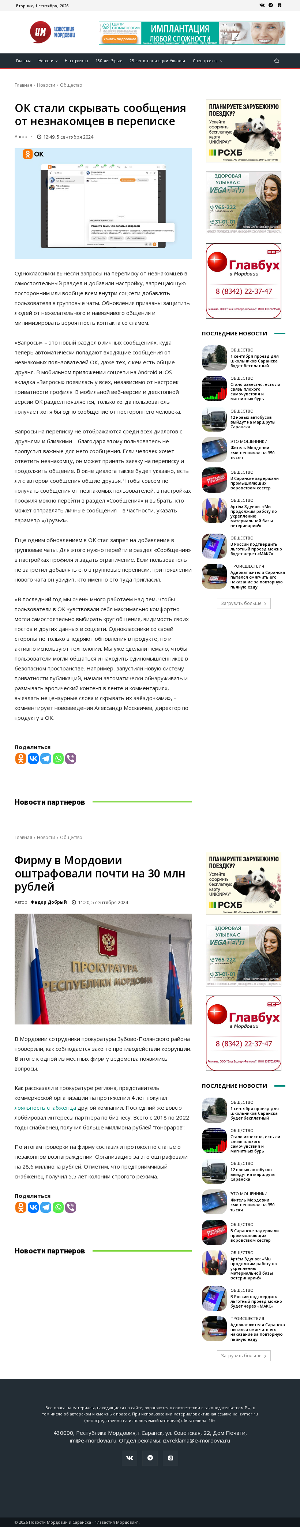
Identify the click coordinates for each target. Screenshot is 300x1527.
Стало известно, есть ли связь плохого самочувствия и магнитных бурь (255, 391)
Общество (71, 85)
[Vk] (262, 5)
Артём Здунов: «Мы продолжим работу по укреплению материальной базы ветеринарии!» (253, 516)
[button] (277, 61)
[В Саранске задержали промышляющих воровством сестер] (214, 479)
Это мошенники (248, 441)
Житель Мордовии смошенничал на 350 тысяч (252, 452)
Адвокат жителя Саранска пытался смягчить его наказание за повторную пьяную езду (257, 579)
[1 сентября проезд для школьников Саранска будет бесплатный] (214, 357)
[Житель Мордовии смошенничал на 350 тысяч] (214, 449)
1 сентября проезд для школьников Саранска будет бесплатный (254, 360)
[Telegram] (270, 5)
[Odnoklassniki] (20, 758)
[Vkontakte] (33, 758)
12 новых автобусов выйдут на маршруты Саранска (252, 421)
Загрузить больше (241, 603)
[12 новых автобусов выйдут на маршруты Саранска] (214, 419)
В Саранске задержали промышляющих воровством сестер (254, 482)
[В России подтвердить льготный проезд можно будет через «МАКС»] (214, 546)
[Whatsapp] (58, 758)
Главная (23, 85)
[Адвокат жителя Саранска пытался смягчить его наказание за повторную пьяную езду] (214, 576)
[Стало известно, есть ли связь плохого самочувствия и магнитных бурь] (214, 388)
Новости (46, 85)
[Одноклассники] (279, 5)
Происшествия (247, 566)
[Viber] (70, 758)
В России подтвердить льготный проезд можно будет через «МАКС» (256, 548)
